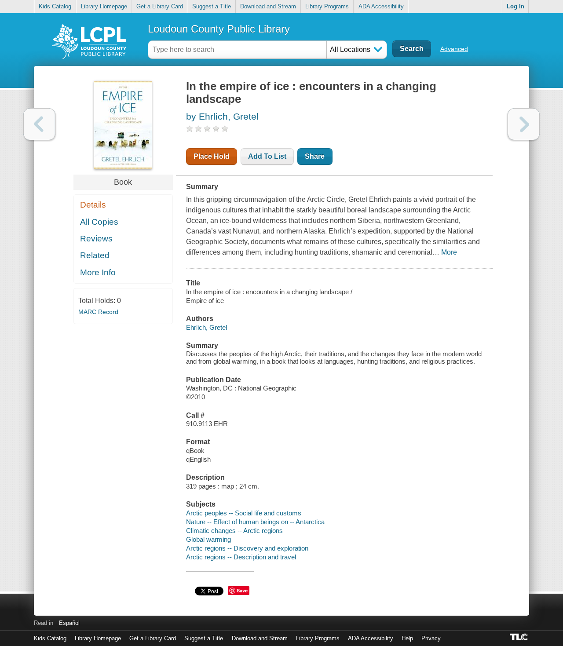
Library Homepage (104, 6)
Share (315, 156)
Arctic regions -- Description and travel (241, 557)
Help (407, 638)
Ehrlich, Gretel (206, 327)
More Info (98, 272)
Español (69, 623)
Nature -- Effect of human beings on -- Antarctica (255, 522)
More (449, 252)
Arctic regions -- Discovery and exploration (247, 548)
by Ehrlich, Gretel (222, 116)
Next (524, 124)
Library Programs (327, 6)
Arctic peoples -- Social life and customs (243, 513)
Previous (39, 124)
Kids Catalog (55, 6)
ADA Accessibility (381, 6)
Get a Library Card (159, 6)
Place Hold (212, 156)
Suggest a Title (211, 6)
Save (242, 590)
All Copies (99, 221)
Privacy (431, 638)
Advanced (454, 48)
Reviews (96, 238)
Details (93, 204)
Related (95, 255)
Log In (515, 6)
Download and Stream (268, 6)
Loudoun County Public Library (219, 29)
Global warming (208, 539)
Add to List (267, 156)
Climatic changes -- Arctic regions (234, 530)
